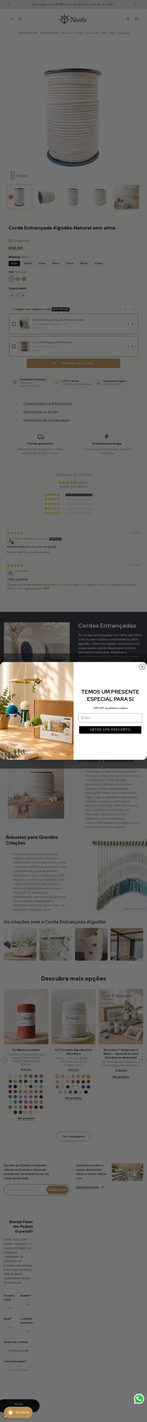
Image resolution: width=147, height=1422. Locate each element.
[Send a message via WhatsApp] (139, 1399)
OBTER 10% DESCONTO (110, 730)
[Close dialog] (142, 667)
